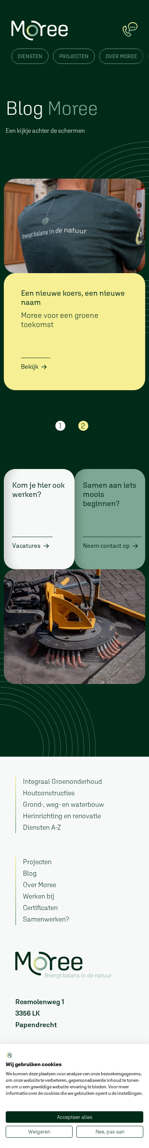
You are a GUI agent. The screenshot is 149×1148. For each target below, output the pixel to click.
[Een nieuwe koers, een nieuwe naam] (74, 226)
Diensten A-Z (42, 827)
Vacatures (26, 545)
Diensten (30, 56)
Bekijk (29, 366)
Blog (30, 873)
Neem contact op (106, 545)
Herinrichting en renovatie (62, 816)
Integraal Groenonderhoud (62, 781)
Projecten (74, 56)
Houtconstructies (49, 793)
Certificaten (40, 908)
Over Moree (121, 56)
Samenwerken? (46, 919)
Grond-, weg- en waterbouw (63, 804)
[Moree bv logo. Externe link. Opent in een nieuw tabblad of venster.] (9, 1055)
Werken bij (38, 896)
